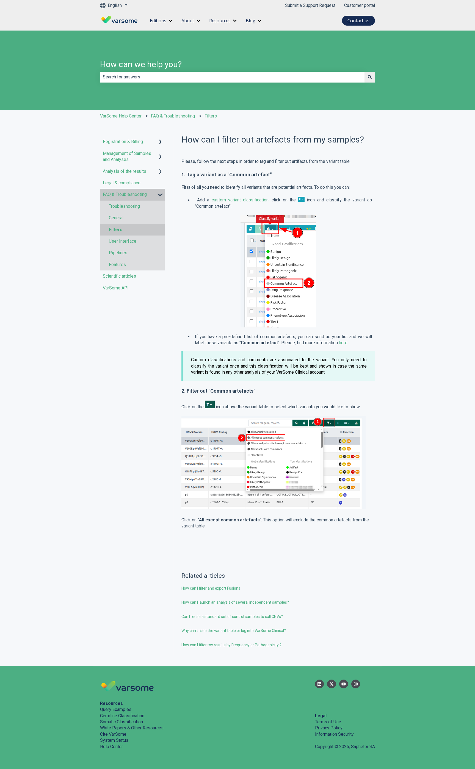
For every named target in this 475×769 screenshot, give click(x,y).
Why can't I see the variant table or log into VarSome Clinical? (233, 630)
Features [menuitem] (117, 264)
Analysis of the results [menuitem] (124, 171)
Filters (211, 116)
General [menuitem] (116, 217)
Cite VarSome (113, 734)
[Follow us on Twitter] (331, 684)
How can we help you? (141, 64)
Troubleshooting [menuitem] (124, 206)
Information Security (334, 734)
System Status (114, 740)
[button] (160, 142)
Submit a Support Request (310, 5)
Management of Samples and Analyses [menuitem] (127, 156)
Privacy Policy (329, 727)
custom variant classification (240, 200)
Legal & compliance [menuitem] (121, 182)
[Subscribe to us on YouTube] (343, 684)
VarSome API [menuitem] (116, 288)
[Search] (369, 77)
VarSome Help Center (121, 116)
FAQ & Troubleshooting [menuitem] (125, 194)
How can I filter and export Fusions (211, 588)
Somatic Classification (121, 721)
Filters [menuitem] (115, 229)
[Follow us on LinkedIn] (319, 684)
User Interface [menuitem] (122, 241)
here (343, 342)
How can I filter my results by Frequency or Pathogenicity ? (231, 645)
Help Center (111, 746)
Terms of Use (328, 721)
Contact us (358, 21)
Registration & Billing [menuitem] (123, 141)
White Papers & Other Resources (132, 727)
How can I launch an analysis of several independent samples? (235, 602)
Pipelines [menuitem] (118, 252)
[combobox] (232, 77)
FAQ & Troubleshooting (173, 116)
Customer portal (359, 5)
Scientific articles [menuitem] (119, 276)
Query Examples (115, 709)
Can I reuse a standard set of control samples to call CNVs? (232, 616)
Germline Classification (122, 715)
